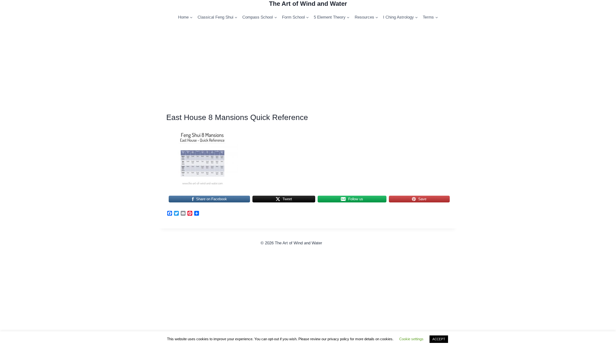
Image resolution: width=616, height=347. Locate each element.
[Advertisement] (308, 70)
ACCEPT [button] (438, 339)
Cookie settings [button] (411, 339)
